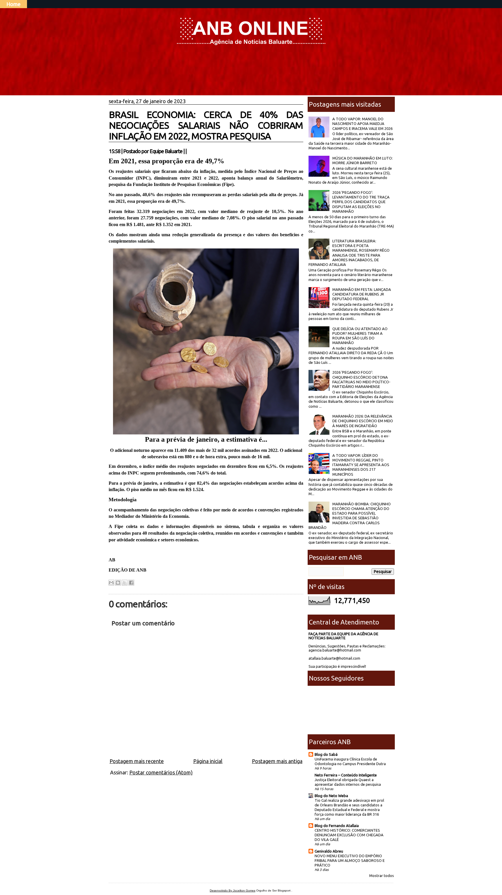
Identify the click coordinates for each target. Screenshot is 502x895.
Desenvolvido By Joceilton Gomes (232, 890)
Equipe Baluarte (166, 151)
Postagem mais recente (137, 761)
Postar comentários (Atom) (161, 772)
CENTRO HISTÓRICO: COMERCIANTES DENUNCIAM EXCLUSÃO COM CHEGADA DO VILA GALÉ (349, 835)
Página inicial (208, 761)
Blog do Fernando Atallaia (337, 826)
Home (13, 4)
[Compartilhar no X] (125, 583)
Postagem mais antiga (277, 761)
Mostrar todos (381, 875)
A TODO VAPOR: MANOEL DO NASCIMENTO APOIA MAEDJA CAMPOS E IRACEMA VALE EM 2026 (362, 123)
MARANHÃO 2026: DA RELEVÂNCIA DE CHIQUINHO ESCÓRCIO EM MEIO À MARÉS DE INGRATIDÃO (362, 421)
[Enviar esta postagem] (188, 151)
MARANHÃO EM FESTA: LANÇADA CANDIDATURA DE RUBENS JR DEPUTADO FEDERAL (361, 294)
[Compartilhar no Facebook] (131, 583)
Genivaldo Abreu (329, 851)
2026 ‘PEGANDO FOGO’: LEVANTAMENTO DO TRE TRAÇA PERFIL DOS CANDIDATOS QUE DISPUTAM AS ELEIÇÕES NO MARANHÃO (361, 201)
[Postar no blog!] (118, 583)
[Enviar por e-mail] (111, 583)
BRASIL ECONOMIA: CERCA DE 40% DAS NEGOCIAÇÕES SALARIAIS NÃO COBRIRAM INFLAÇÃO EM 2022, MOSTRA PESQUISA (206, 125)
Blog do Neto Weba (331, 796)
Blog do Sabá (326, 754)
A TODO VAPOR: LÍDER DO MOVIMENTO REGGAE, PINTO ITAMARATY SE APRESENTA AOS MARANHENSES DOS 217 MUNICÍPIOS (360, 464)
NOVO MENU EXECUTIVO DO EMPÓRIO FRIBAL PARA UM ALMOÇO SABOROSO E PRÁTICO (350, 860)
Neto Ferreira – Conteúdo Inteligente (346, 775)
